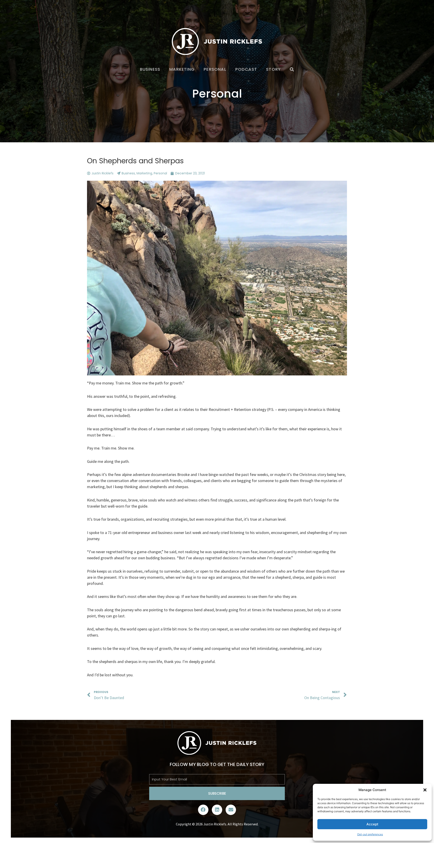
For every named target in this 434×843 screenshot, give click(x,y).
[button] (425, 790)
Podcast (246, 69)
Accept (372, 824)
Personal (215, 69)
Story (273, 69)
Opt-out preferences (370, 834)
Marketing (182, 69)
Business (150, 69)
